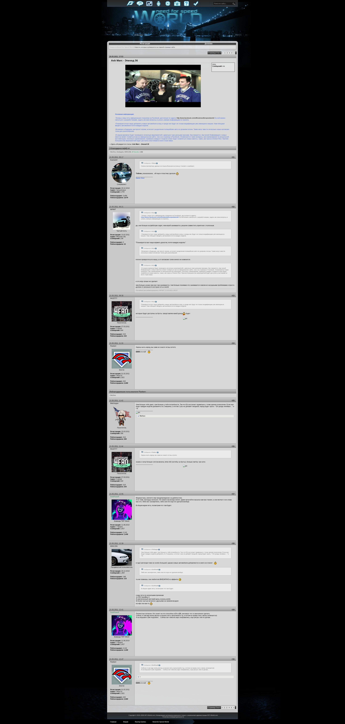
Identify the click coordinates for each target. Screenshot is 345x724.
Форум (139, 6)
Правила (195, 6)
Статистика (149, 6)
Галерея (177, 6)
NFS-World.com (149, 715)
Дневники (208, 44)
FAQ (186, 6)
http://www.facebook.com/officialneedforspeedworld (195, 118)
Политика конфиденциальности (173, 717)
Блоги (158, 6)
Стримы (167, 6)
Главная (130, 6)
